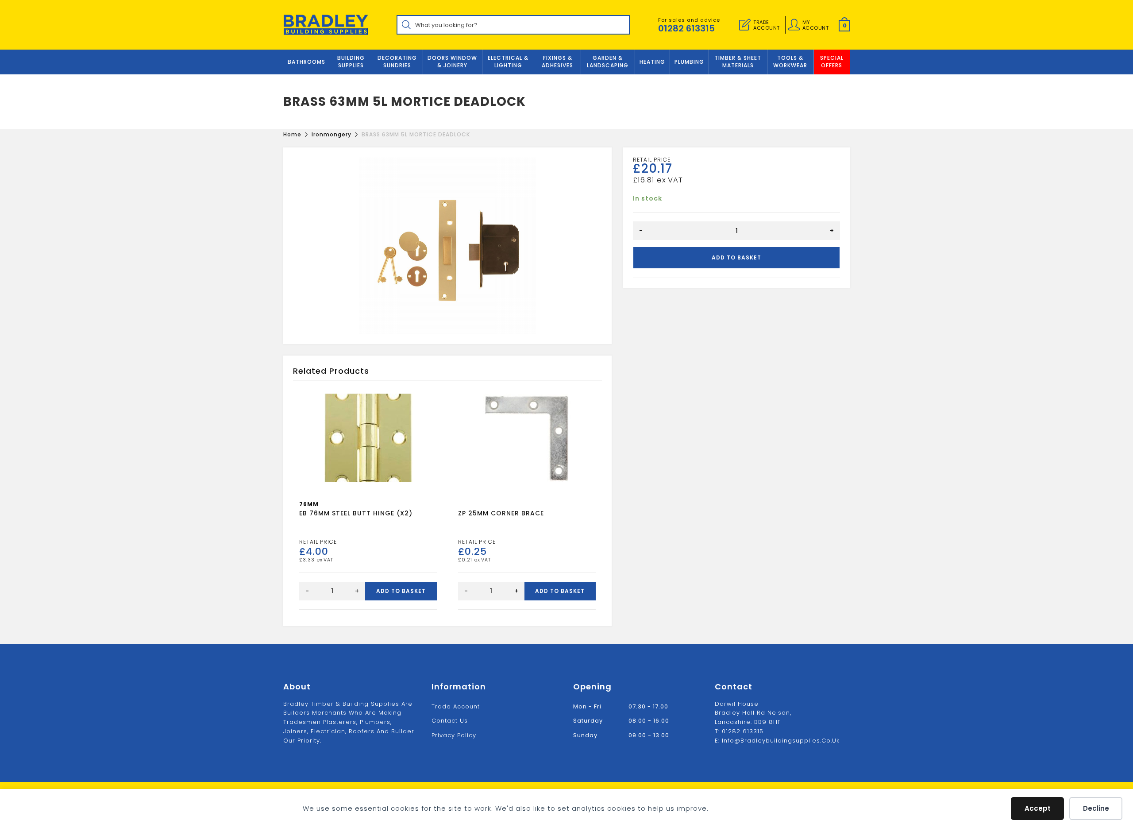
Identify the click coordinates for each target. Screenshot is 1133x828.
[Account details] (794, 25)
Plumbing (689, 62)
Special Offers (832, 61)
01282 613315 (686, 28)
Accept (1038, 808)
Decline (1096, 808)
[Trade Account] (745, 25)
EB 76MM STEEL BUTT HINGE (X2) (355, 513)
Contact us (450, 720)
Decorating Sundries (397, 61)
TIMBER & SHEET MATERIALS (737, 61)
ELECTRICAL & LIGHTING (508, 61)
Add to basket (736, 257)
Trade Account (456, 706)
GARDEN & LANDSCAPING (607, 61)
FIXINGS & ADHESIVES (557, 61)
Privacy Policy (454, 735)
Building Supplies (351, 61)
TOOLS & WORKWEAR (790, 61)
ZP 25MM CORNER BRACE (501, 513)
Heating (652, 62)
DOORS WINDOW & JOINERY (452, 61)
